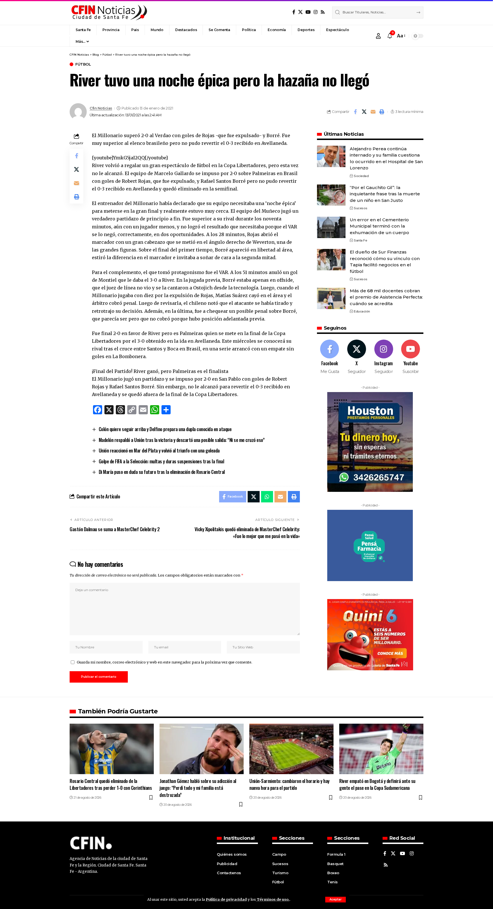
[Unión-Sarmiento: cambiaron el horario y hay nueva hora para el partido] (291, 749)
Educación (362, 311)
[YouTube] (308, 12)
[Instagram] (315, 12)
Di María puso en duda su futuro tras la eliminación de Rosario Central (162, 471)
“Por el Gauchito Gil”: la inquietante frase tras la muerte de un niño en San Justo (385, 193)
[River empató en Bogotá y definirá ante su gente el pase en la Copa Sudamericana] (381, 749)
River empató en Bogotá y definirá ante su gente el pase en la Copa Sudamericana (377, 784)
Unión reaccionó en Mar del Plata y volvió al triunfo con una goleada (159, 450)
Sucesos (360, 208)
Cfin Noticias (101, 108)
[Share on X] (364, 111)
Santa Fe (360, 240)
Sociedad (361, 176)
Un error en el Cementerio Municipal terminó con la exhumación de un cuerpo (379, 226)
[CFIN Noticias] (109, 12)
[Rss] (322, 12)
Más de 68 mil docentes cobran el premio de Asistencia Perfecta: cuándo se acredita (386, 297)
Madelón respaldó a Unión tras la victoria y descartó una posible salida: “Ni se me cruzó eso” (182, 439)
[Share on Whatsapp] (267, 496)
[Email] (373, 111)
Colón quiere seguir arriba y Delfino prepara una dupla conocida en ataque (165, 429)
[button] (335, 899)
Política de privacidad (226, 899)
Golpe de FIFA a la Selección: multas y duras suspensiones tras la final (161, 461)
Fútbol (83, 64)
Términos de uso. (273, 899)
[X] (300, 12)
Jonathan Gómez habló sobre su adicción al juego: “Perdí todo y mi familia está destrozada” (197, 787)
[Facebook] (294, 12)
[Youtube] (410, 357)
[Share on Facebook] (355, 111)
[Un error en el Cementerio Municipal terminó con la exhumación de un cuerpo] (331, 227)
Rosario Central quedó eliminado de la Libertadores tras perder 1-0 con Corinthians (111, 784)
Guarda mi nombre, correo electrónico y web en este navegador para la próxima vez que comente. (164, 662)
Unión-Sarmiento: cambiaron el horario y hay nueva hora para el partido (289, 784)
